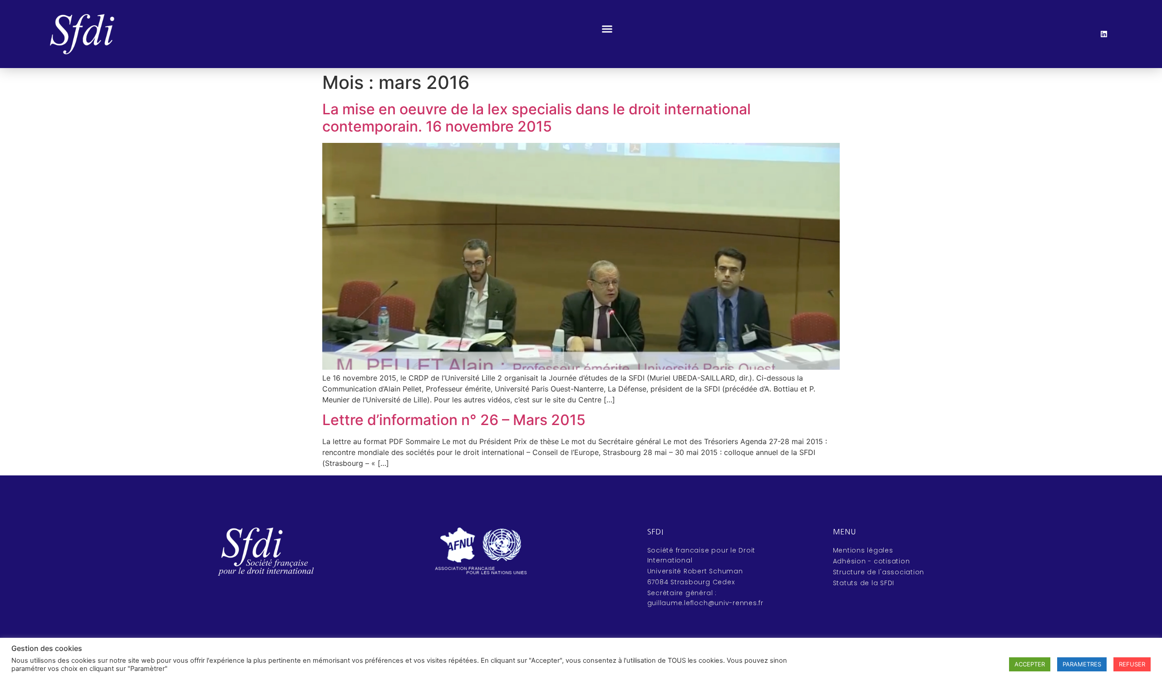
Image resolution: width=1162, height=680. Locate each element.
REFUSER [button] (1132, 664)
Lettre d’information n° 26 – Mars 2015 (454, 420)
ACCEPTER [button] (1029, 664)
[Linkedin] (1104, 34)
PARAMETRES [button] (1082, 664)
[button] (607, 29)
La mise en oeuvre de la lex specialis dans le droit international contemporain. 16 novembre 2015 (536, 117)
